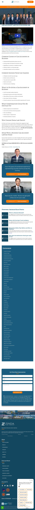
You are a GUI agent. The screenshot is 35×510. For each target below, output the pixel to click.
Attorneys (5, 262)
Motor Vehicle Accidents (8, 322)
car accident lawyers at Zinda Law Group (16, 51)
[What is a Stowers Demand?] (5, 215)
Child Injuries (6, 275)
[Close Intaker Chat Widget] (32, 480)
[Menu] (3, 2)
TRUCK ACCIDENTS (5, 470)
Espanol (5, 290)
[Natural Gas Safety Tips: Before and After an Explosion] (5, 230)
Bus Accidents (6, 270)
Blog (3, 463)
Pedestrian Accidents (8, 330)
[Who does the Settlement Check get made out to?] (5, 238)
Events (5, 292)
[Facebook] (2, 486)
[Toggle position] (30, 480)
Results (4, 444)
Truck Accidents (7, 354)
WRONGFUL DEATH (5, 473)
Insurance (5, 309)
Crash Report (6, 281)
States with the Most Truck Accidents (19, 220)
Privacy (32, 434)
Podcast (4, 449)
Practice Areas (5, 442)
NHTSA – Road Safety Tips (14, 147)
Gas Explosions (6, 298)
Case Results (6, 273)
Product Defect (6, 337)
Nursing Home (6, 328)
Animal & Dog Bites (7, 260)
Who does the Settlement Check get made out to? (20, 236)
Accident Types (6, 253)
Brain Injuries (6, 266)
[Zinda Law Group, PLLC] (15, 2)
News (5, 326)
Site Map (19, 434)
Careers (4, 454)
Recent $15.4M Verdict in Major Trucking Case (17, 6)
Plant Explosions (7, 334)
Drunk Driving (6, 287)
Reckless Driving (7, 339)
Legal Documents (7, 315)
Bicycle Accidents (7, 264)
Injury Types (6, 307)
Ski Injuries (6, 349)
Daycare (5, 283)
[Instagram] (10, 486)
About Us (4, 452)
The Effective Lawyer (7, 351)
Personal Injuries (7, 332)
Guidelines (6, 302)
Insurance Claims (7, 311)
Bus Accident (6, 268)
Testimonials (5, 447)
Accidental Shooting (7, 255)
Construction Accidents (8, 279)
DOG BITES (4, 478)
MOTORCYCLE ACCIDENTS (7, 475)
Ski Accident (6, 347)
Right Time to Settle (7, 343)
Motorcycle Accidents (8, 324)
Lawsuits (5, 313)
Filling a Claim (6, 294)
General (5, 300)
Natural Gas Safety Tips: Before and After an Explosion (20, 228)
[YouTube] (12, 486)
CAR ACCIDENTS (5, 468)
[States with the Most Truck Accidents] (5, 223)
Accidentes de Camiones (8, 258)
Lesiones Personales (7, 317)
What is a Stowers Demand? (16, 212)
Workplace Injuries (7, 356)
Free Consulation (7, 296)
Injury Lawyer (6, 305)
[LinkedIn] (8, 486)
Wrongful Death (7, 358)
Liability (5, 319)
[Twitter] (5, 486)
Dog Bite (5, 285)
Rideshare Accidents (7, 341)
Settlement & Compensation (9, 345)
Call (31, 1)
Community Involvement (8, 277)
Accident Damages (7, 251)
